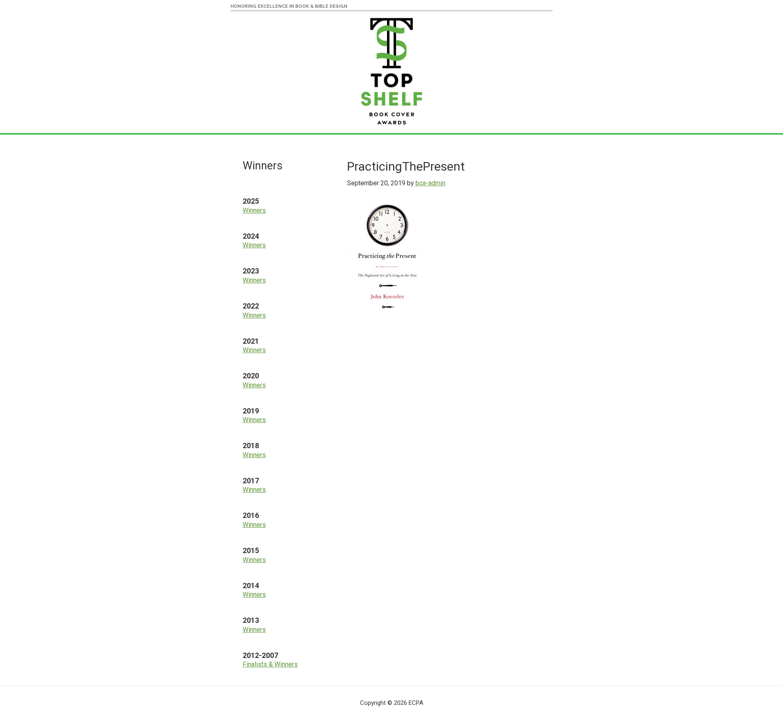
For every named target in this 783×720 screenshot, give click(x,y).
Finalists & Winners (270, 664)
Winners (254, 210)
